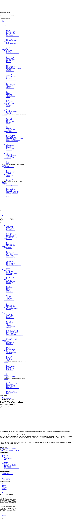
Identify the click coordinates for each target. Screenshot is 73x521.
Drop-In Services (9, 365)
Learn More (4, 182)
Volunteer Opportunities (10, 71)
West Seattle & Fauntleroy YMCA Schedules (13, 339)
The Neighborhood (9, 156)
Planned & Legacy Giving (10, 152)
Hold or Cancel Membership (8, 467)
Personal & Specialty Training (11, 277)
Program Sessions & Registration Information (13, 68)
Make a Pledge (8, 347)
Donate (3, 22)
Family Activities (9, 90)
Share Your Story (9, 162)
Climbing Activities (9, 119)
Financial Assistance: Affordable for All (12, 53)
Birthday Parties (8, 286)
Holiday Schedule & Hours (10, 66)
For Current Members (7, 259)
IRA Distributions (9, 150)
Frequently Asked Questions (10, 55)
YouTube (4, 517)
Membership (4, 49)
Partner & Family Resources (10, 373)
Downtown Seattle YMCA (10, 33)
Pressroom (4, 485)
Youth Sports (8, 97)
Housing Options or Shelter (10, 171)
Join (3, 20)
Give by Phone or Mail (10, 148)
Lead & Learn (8, 160)
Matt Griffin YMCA (9, 35)
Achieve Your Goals (9, 64)
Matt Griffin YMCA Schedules (11, 137)
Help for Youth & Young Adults (9, 363)
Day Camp (8, 242)
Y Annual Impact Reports (6, 479)
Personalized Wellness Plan (10, 67)
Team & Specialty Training (10, 129)
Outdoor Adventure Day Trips (11, 80)
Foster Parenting (8, 180)
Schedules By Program (8, 313)
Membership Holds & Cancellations (12, 192)
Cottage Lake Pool (9, 83)
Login (3, 21)
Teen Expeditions (9, 100)
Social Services (6, 446)
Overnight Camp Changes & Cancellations (13, 194)
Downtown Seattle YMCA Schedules (12, 135)
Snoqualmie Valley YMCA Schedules (12, 141)
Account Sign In (9, 260)
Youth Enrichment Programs (10, 96)
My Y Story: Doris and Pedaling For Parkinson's (8, 448)
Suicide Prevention (9, 374)
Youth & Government (9, 101)
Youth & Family (6, 285)
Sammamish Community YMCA (11, 37)
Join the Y (4, 454)
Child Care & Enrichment (8, 307)
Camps (5, 238)
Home (3, 397)
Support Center (8, 70)
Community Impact (9, 52)
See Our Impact (8, 161)
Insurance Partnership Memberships (12, 57)
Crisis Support (8, 364)
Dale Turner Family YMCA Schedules (12, 134)
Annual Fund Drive (9, 154)
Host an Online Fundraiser (10, 356)
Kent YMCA (8, 34)
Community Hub (9, 77)
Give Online (8, 149)
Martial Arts (8, 93)
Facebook (4, 515)
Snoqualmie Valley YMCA (10, 38)
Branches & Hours (7, 225)
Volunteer (7, 163)
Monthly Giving (8, 151)
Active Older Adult (9, 117)
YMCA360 (8, 268)
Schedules (4, 312)
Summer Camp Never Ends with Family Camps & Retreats (9, 450)
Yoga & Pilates (8, 130)
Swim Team (8, 87)
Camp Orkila (8, 45)
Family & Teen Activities (10, 121)
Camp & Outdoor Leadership (11, 43)
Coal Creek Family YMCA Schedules (12, 330)
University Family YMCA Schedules (12, 338)
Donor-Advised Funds (9, 147)
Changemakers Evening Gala (11, 155)
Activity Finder (4, 115)
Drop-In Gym (8, 120)
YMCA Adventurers (9, 95)
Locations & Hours (9, 190)
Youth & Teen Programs (8, 294)
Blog (3, 486)
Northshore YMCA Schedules (11, 139)
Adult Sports (8, 75)
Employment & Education (10, 169)
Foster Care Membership (10, 251)
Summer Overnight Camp (10, 47)
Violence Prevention (9, 173)
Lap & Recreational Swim (10, 84)
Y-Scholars (8, 102)
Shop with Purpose (9, 69)
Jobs (3, 23)
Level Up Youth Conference (10, 172)
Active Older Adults (9, 74)
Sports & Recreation (9, 125)
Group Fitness (8, 122)
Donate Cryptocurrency (10, 145)
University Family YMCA (10, 39)
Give (3, 143)
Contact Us (8, 159)
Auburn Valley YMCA (10, 29)
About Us (3, 484)
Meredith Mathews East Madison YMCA (12, 36)
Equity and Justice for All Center (7, 474)
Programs (4, 72)
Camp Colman (8, 44)
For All (7, 250)
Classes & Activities (9, 118)
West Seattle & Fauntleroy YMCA (11, 40)
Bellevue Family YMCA (10, 30)
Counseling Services (9, 175)
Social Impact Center (5, 166)
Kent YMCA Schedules (10, 136)
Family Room (8, 91)
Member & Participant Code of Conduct (12, 191)
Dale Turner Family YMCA (10, 32)
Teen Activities (8, 99)
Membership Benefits (9, 58)
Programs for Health (9, 81)
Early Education (8, 112)
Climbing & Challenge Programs (11, 76)
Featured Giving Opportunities (9, 350)
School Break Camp (9, 113)
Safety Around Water (9, 85)
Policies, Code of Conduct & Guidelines (12, 391)
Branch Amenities (9, 51)
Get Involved (6, 375)
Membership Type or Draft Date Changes (12, 193)
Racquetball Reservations (10, 321)
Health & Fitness (7, 270)
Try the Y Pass (8, 62)
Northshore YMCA (9, 233)
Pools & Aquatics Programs (10, 60)
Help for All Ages (7, 371)
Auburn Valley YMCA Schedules (11, 132)
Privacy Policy (4, 492)
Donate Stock (8, 146)
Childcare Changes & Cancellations (12, 185)
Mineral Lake (8, 46)
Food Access (8, 176)
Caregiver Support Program (10, 179)
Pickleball (7, 124)
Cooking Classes (9, 78)
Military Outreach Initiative (10, 59)
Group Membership (9, 56)
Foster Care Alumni (9, 170)
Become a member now (8, 247)
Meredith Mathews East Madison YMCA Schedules (14, 138)
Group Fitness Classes (9, 79)
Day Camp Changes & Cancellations (12, 186)
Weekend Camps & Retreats (10, 48)
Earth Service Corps (9, 295)
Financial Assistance (9, 187)
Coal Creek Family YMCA (10, 31)
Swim (7, 127)
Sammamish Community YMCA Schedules (13, 140)
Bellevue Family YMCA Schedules (11, 329)
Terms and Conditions (5, 491)
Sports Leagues (8, 126)
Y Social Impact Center (10, 157)
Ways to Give (6, 341)
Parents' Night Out (9, 94)
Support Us (4, 165)
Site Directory (8, 196)
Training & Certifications (10, 88)
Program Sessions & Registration (11, 195)
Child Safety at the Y (5, 473)
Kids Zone (8, 65)
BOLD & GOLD (9, 42)
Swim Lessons (8, 86)
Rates (7, 61)
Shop (3, 214)
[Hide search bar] (1, 220)
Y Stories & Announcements (6, 398)
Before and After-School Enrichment (12, 111)
